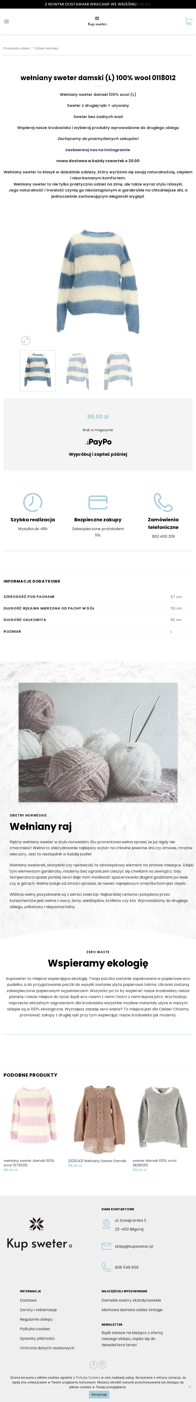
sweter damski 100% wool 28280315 (154, 1163)
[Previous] (29, 282)
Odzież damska (46, 48)
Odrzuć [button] (144, 4)
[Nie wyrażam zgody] (189, 1388)
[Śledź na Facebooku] (94, 1365)
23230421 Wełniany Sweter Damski (97, 1161)
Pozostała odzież (17, 48)
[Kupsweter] (98, 21)
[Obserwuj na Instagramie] (102, 1365)
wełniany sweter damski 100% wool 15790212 (29, 1163)
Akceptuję (99, 1394)
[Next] (167, 282)
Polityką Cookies (88, 1377)
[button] (6, 21)
